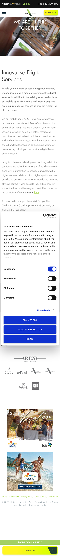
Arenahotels (36, 370)
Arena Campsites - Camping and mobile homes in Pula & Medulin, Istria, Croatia (30, 12)
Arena (30, 360)
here (36, 192)
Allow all (30, 320)
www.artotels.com (22, 372)
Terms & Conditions (10, 496)
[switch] (52, 278)
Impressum (53, 496)
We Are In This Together (33, 33)
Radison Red (36, 386)
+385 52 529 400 (48, 4)
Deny (30, 339)
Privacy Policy (27, 496)
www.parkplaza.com (9, 370)
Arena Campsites (50, 370)
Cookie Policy (41, 496)
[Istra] (30, 429)
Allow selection (30, 329)
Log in (26, 4)
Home (15, 33)
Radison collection (23, 387)
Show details (43, 310)
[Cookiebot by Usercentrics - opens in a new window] (43, 216)
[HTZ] (30, 472)
